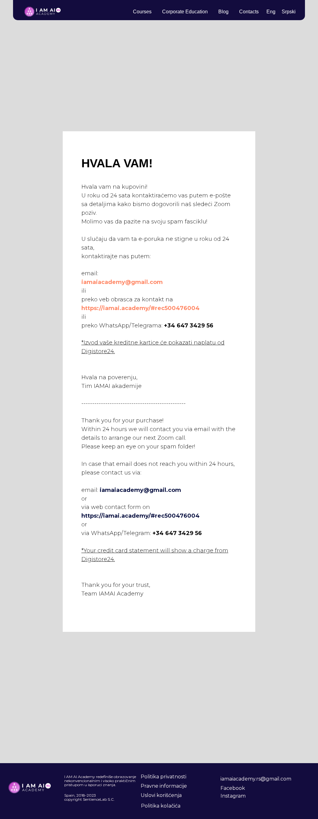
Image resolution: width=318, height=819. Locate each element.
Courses (142, 11)
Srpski (289, 11)
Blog (223, 11)
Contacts (249, 11)
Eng (270, 11)
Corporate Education (185, 11)
